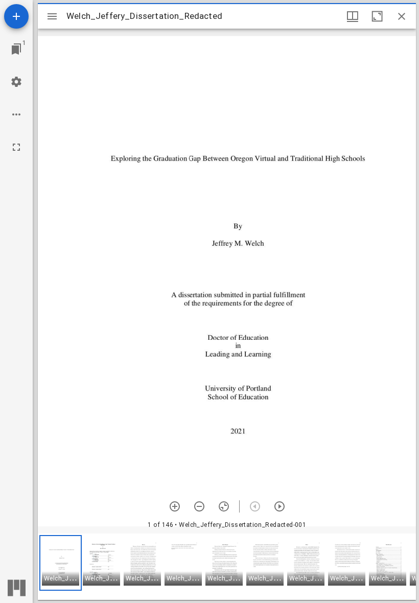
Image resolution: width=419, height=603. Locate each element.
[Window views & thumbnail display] (352, 16)
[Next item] (279, 506)
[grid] (227, 567)
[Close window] (401, 16)
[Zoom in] (174, 506)
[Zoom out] (199, 506)
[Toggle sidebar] (52, 16)
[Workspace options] (16, 114)
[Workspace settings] (16, 81)
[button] (60, 563)
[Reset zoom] (224, 506)
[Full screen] (16, 147)
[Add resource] (16, 16)
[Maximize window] (377, 16)
